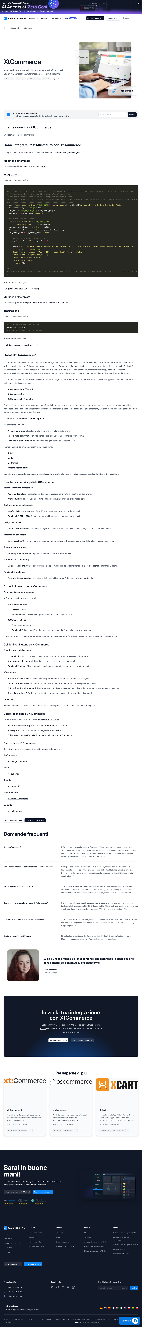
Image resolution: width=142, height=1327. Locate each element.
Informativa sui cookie (102, 1319)
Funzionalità (8, 1239)
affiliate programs (121, 271)
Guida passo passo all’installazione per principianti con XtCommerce (40, 735)
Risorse (44, 18)
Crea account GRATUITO (35, 820)
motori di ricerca (91, 566)
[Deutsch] (101, 1308)
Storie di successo (62, 1242)
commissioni (108, 873)
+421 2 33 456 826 (14, 1287)
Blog (86, 1233)
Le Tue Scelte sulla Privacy (89, 1322)
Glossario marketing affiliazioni (95, 1246)
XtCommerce (28, 28)
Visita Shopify (14, 786)
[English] (105, 1308)
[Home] (5, 28)
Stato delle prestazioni (36, 1246)
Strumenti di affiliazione (121, 1254)
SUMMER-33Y (34, 11)
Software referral (119, 1249)
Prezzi (6, 1234)
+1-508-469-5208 (14, 1296)
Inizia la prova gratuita (58, 1040)
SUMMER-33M (13, 11)
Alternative (7, 1252)
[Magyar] (117, 1308)
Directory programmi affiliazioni (95, 1251)
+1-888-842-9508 (14, 1292)
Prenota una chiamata (80, 1040)
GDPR (115, 1319)
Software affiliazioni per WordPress (125, 1245)
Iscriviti (132, 114)
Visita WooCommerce (18, 799)
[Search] (82, 18)
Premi (58, 1237)
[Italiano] (121, 1308)
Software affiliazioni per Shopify (124, 1233)
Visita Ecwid (13, 774)
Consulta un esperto (95, 18)
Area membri (32, 1237)
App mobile (8, 1248)
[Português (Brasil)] (133, 1308)
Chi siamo (59, 1233)
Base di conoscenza (35, 1233)
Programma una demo (42, 1192)
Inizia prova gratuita (12, 1264)
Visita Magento (15, 811)
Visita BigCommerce (17, 761)
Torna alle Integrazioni (13, 820)
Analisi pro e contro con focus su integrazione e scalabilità (35, 730)
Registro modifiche (34, 1242)
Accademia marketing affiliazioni (96, 1242)
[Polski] (129, 1308)
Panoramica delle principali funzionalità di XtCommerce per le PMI (38, 725)
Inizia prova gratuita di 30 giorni (17, 1192)
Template (87, 1237)
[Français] (113, 1308)
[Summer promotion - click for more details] (71, 7)
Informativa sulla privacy (82, 1319)
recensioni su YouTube (48, 719)
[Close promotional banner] (139, 3)
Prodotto (32, 18)
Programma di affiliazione (65, 1246)
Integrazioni (14, 28)
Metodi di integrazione (12, 1243)
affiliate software (76, 191)
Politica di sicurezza (62, 1319)
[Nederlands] (125, 1308)
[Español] (109, 1308)
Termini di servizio (44, 1319)
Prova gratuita (113, 18)
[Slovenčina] (137, 1308)
